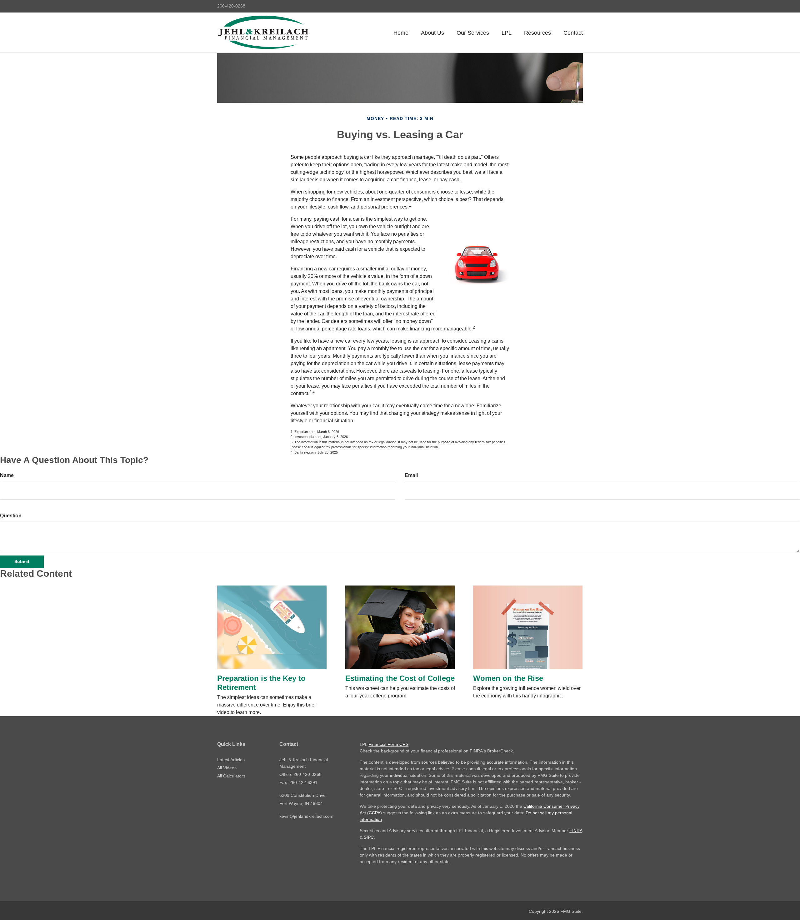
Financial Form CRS (388, 744)
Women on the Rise (508, 678)
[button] (432, 33)
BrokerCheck (500, 750)
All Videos (227, 767)
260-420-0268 (231, 5)
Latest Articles (231, 759)
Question (11, 515)
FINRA (575, 830)
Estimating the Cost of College (400, 678)
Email (411, 475)
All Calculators (231, 775)
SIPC (369, 837)
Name (7, 475)
